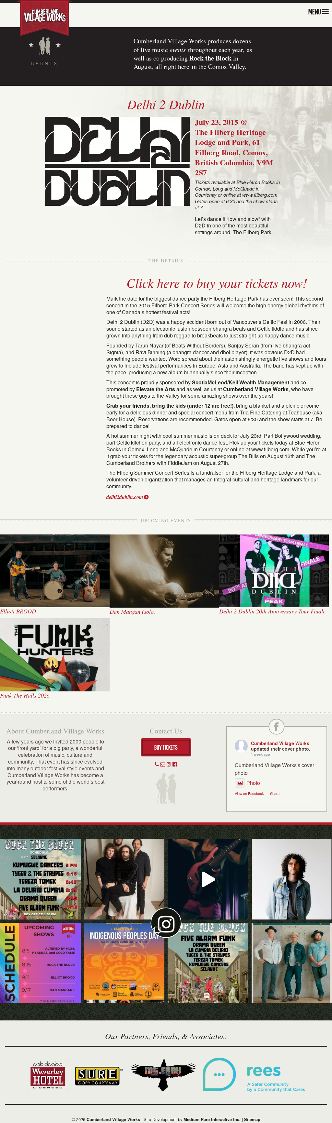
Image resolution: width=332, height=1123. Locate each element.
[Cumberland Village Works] (44, 17)
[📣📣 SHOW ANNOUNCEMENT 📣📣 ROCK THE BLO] (208, 963)
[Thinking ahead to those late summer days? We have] (40, 963)
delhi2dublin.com (124, 497)
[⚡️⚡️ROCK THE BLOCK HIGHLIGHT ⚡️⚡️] (124, 879)
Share (274, 793)
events (178, 49)
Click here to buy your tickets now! (216, 282)
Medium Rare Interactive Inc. (212, 1119)
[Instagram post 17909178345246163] (124, 963)
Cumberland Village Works (280, 743)
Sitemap (252, 1119)
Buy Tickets (166, 747)
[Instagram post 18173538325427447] (40, 879)
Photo (253, 783)
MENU (314, 11)
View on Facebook (249, 793)
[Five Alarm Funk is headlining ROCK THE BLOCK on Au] (208, 879)
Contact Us (166, 730)
